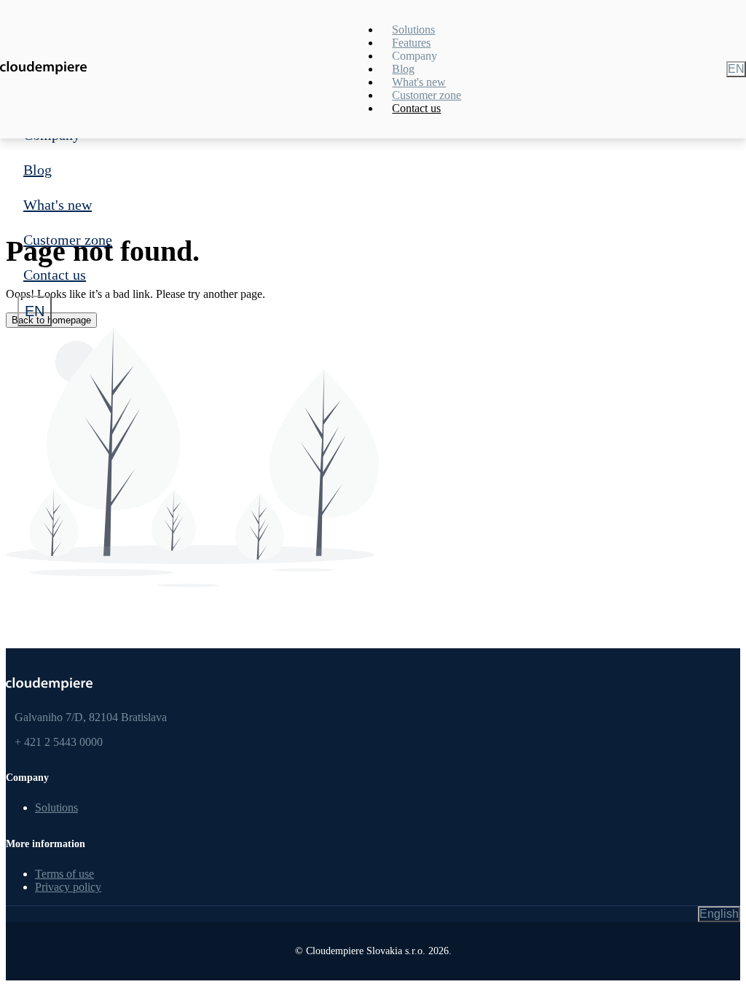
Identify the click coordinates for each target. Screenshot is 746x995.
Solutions (413, 29)
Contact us (54, 275)
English (719, 914)
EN (34, 311)
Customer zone (67, 240)
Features (411, 42)
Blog (37, 170)
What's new (57, 205)
